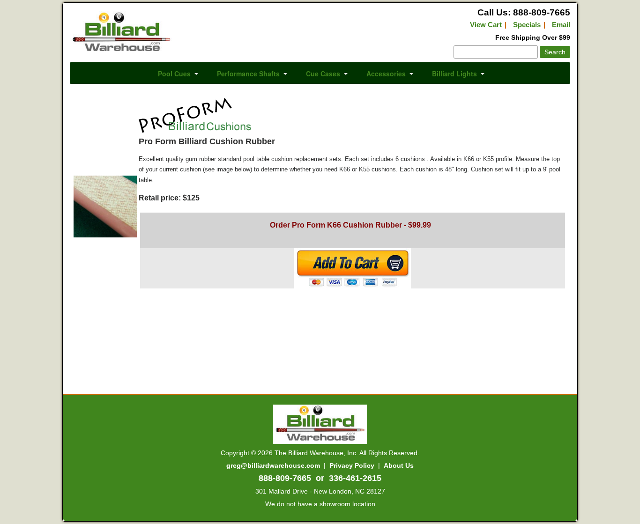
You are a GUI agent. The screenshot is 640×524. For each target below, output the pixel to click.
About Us (399, 465)
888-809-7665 (285, 478)
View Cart (486, 25)
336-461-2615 (355, 478)
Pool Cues (174, 73)
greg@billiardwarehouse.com (273, 465)
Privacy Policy (351, 465)
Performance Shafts (248, 73)
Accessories (386, 73)
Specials (527, 25)
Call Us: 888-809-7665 (523, 12)
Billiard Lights (454, 73)
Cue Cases (323, 73)
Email (561, 25)
